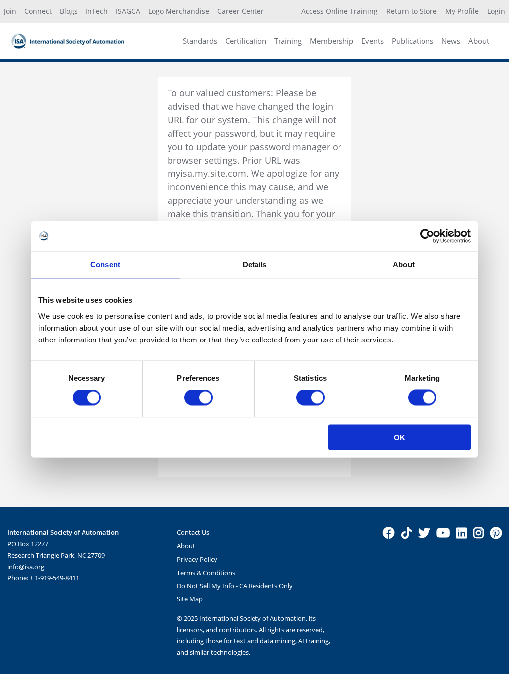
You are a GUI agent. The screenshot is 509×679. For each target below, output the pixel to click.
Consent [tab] (105, 264)
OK (399, 437)
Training (288, 41)
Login (496, 11)
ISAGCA (128, 11)
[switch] (198, 398)
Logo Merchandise (178, 11)
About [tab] (404, 264)
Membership (331, 41)
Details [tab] (255, 264)
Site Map (190, 598)
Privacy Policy (197, 559)
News (450, 41)
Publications (412, 41)
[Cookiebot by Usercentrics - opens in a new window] (427, 236)
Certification (245, 41)
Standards (200, 41)
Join (10, 11)
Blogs (69, 11)
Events (372, 41)
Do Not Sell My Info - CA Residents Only (235, 585)
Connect (38, 11)
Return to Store (411, 11)
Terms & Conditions (206, 572)
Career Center (240, 11)
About (478, 41)
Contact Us (193, 532)
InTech (96, 11)
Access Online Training (339, 11)
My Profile (462, 11)
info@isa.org (25, 566)
